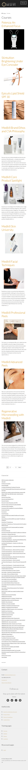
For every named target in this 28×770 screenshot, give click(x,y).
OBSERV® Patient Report (7, 634)
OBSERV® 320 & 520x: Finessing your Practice (11, 623)
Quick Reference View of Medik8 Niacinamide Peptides (13, 641)
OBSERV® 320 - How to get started (9, 621)
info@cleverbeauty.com (10, 674)
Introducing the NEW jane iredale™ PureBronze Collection (14, 532)
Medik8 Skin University (9, 228)
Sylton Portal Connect (6, 655)
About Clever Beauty (6, 682)
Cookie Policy (6, 719)
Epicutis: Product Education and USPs (10, 502)
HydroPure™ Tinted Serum (7, 522)
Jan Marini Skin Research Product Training (11, 570)
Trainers (5, 733)
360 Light (4, 481)
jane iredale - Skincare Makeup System (10, 574)
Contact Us (4, 680)
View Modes (4, 657)
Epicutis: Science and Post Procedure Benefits (11, 504)
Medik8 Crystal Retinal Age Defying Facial (10, 605)
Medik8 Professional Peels (13, 314)
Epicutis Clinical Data (6, 497)
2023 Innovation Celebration (8, 480)
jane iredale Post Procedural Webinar (9, 581)
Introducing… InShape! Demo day (9, 534)
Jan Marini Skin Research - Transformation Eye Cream (13, 565)
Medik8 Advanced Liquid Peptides (9, 594)
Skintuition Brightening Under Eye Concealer (12, 61)
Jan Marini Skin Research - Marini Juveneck (11, 560)
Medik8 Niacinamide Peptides (8, 612)
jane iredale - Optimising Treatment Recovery (11, 572)
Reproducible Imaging (6, 648)
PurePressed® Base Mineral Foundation (10, 639)
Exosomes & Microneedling (7, 506)
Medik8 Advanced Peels (12, 363)
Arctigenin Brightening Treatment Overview (11, 487)
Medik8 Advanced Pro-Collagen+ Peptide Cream (12, 598)
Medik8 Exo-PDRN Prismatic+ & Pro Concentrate (12, 609)
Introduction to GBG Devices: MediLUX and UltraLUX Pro (14, 536)
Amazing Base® (5, 485)
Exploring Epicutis (5, 510)
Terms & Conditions (8, 717)
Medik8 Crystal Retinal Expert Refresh (10, 607)
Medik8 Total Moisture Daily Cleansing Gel (11, 618)
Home (4, 13)
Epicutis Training (5, 500)
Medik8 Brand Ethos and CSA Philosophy (13, 129)
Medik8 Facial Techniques (10, 263)
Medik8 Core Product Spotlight (12, 178)
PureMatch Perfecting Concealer (8, 637)
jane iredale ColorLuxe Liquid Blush (9, 579)
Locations (5, 739)
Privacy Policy (6, 714)
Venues (5, 736)
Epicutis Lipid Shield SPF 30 (13, 95)
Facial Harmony (5, 513)
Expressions (4, 511)
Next (19, 467)
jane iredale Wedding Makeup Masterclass (10, 582)
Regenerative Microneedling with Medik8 (13, 414)
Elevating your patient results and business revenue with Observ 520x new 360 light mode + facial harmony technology (13, 494)
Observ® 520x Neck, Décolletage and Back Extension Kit (14, 632)
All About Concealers (6, 483)
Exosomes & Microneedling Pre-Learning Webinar (12, 508)
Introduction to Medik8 (6, 537)
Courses (5, 731)
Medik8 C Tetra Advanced (7, 601)
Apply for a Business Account (10, 712)
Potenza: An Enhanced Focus (11, 24)
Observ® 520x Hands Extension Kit (9, 630)
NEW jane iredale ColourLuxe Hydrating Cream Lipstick (13, 620)
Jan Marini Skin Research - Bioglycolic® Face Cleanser (13, 549)
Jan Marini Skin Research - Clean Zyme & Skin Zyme (13, 551)
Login (4, 750)
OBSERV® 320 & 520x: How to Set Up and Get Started (13, 625)
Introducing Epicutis (6, 530)
